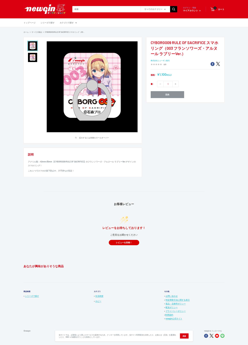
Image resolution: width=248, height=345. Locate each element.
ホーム (26, 32)
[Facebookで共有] (213, 64)
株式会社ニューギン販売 (160, 60)
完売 (167, 94)
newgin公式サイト (174, 318)
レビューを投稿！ (124, 242)
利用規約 (169, 315)
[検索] (173, 9)
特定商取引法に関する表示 (178, 300)
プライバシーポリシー (176, 311)
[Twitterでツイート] (218, 64)
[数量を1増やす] (176, 84)
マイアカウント (190, 10)
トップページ (30, 22)
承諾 (184, 336)
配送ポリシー (172, 307)
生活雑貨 (99, 296)
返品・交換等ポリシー (176, 303)
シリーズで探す (48, 22)
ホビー (98, 301)
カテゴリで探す (67, 22)
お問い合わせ (172, 296)
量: (152, 84)
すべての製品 (37, 32)
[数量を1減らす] (160, 84)
